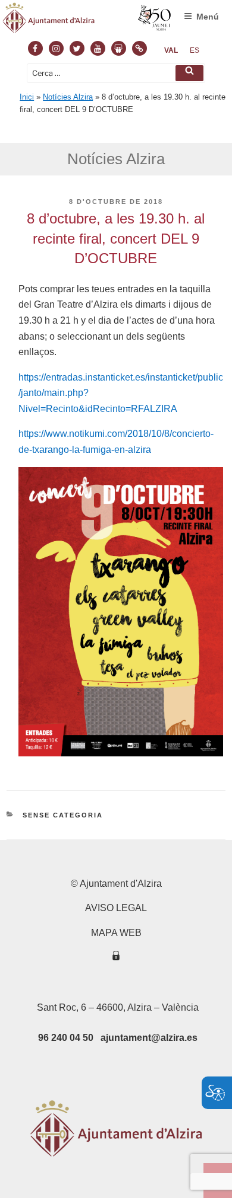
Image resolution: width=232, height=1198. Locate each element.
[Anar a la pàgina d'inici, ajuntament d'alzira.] (87, 20)
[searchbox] (116, 73)
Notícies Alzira (68, 96)
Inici (27, 96)
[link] (171, 50)
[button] (189, 73)
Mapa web (116, 933)
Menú (207, 16)
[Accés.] (116, 958)
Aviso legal (116, 908)
